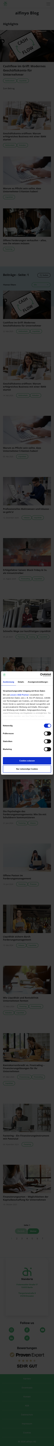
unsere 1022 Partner (19, 695)
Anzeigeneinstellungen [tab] (38, 682)
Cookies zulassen (27, 761)
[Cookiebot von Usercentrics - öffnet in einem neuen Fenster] (40, 675)
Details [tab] (21, 682)
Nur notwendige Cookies (27, 769)
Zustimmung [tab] (8, 682)
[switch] (47, 733)
